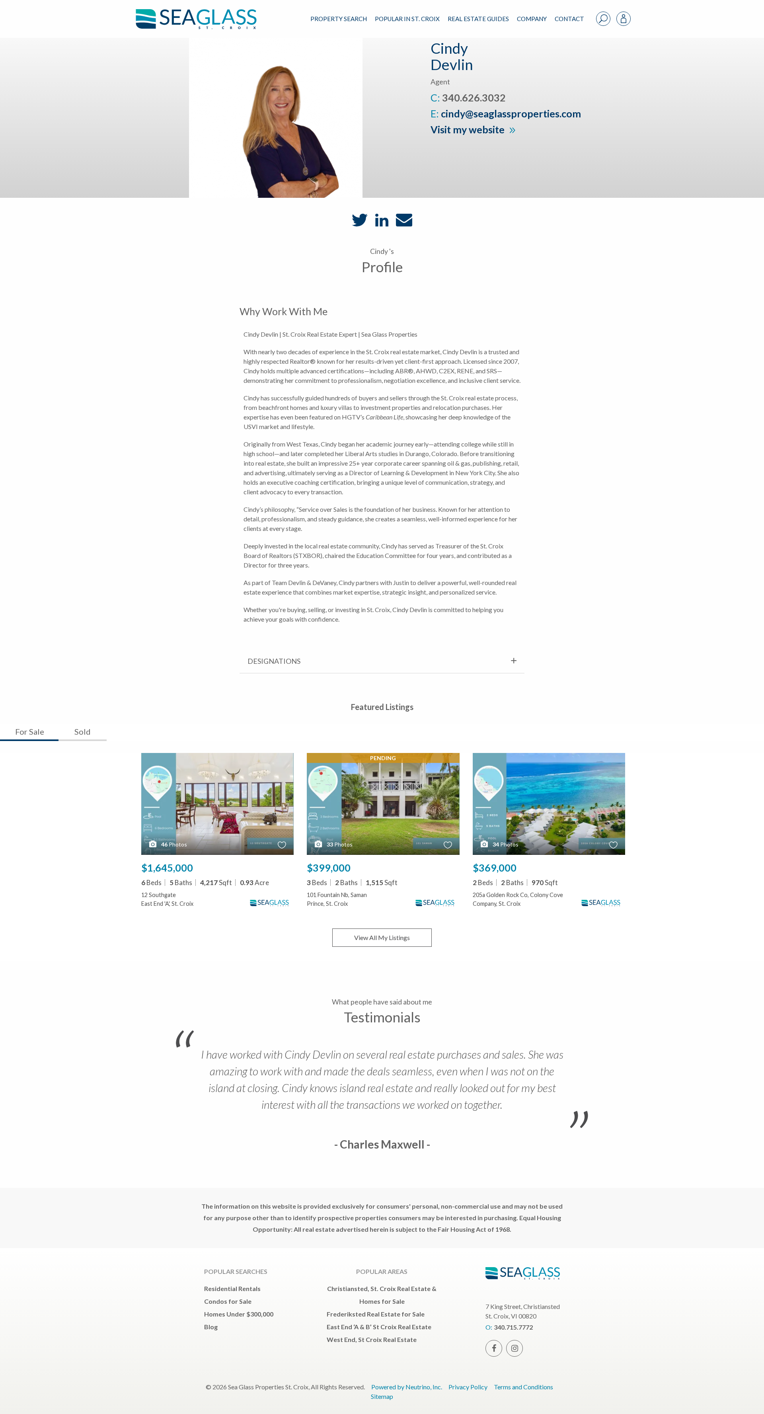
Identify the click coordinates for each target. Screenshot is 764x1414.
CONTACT (569, 18)
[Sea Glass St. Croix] (202, 12)
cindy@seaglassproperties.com (511, 113)
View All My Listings (382, 937)
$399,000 (329, 868)
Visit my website (469, 129)
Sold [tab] (82, 731)
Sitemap (382, 1396)
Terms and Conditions (523, 1387)
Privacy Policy (467, 1387)
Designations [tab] (274, 661)
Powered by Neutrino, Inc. (406, 1387)
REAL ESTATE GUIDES (478, 18)
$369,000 (494, 868)
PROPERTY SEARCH (338, 18)
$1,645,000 (167, 868)
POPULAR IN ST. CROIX (407, 18)
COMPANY (532, 18)
